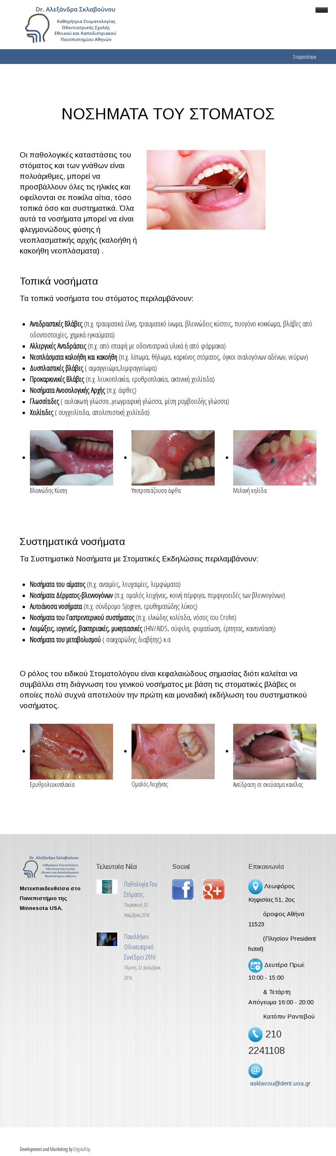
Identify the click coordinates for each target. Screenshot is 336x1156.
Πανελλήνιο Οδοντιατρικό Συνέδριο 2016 (139, 947)
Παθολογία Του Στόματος (140, 889)
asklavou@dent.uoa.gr (280, 1083)
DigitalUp (81, 1149)
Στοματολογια (304, 56)
